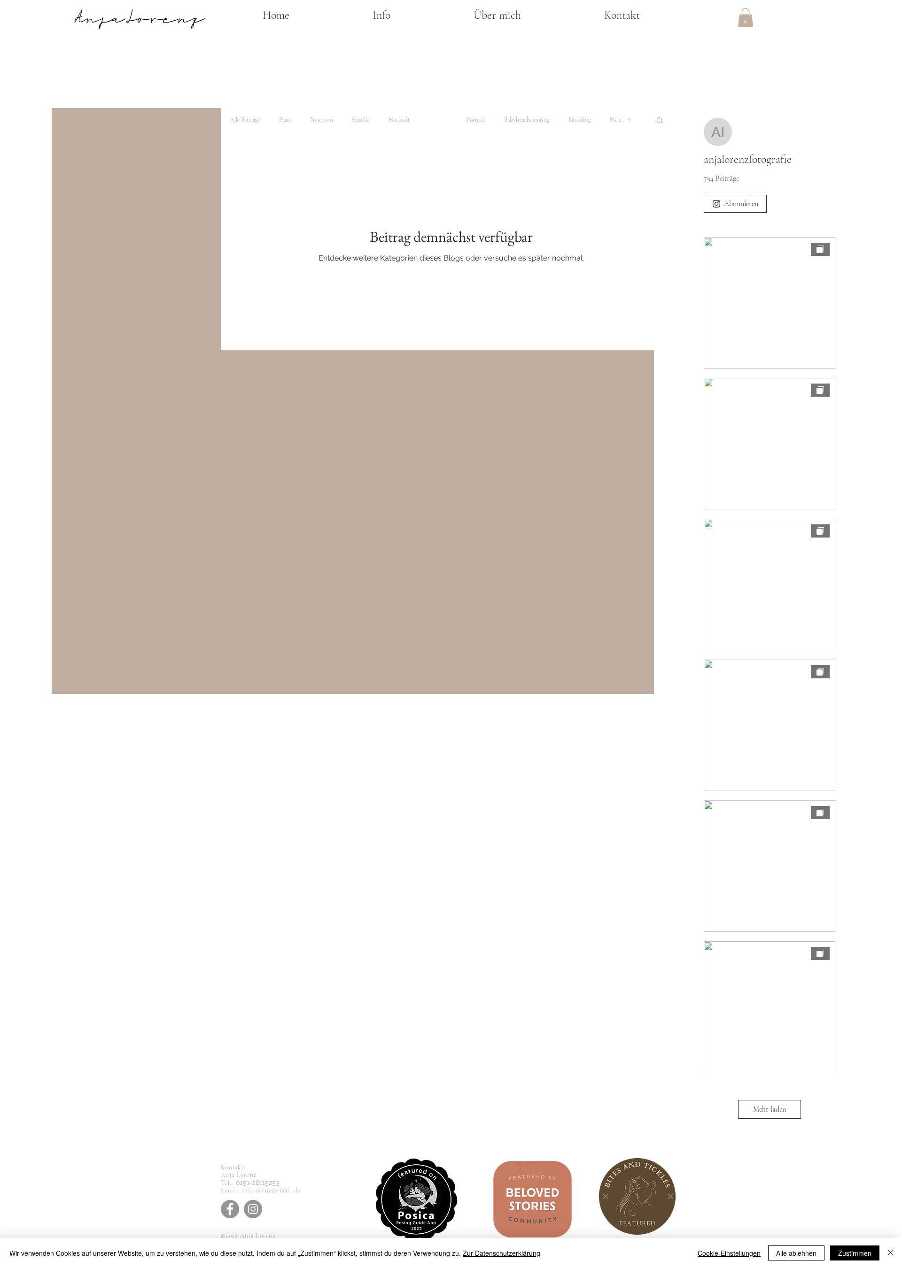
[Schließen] (890, 1252)
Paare (285, 119)
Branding (579, 119)
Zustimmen (854, 1253)
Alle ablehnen (796, 1253)
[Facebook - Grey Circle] (230, 1209)
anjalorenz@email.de (271, 1190)
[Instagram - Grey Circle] (253, 1209)
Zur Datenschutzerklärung (501, 1253)
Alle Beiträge (245, 119)
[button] (381, 15)
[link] (746, 17)
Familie (361, 119)
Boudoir (438, 119)
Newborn (322, 119)
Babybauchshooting (527, 119)
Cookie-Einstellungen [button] (729, 1253)
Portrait (476, 119)
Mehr (616, 119)
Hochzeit (399, 119)
